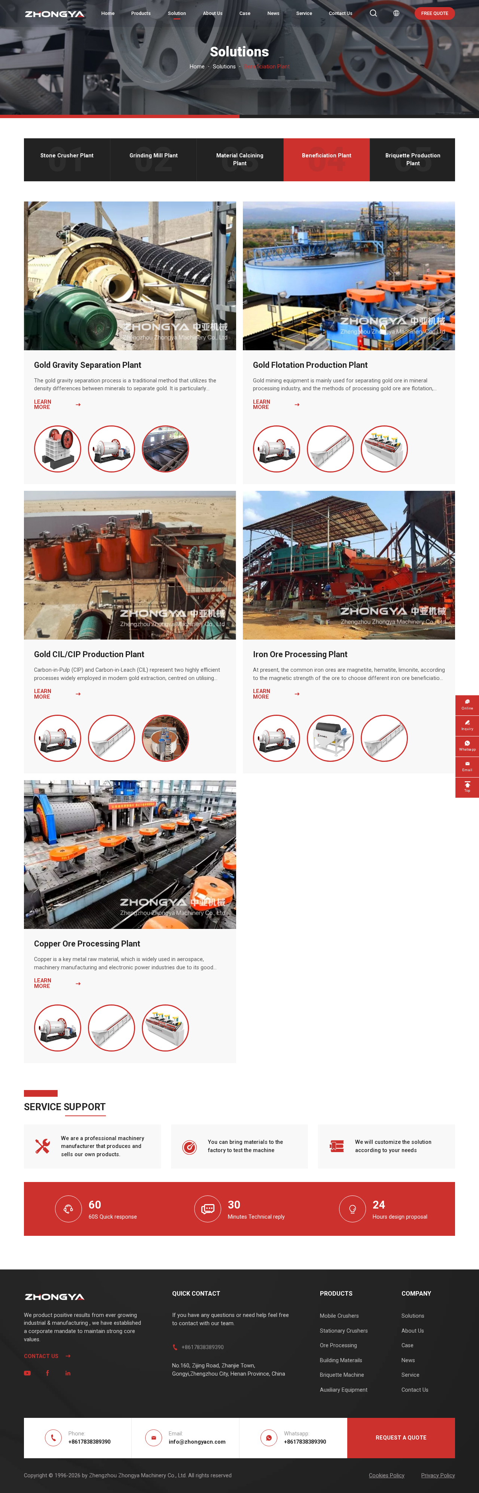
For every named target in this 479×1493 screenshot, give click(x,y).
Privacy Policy (438, 1475)
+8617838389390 (202, 1347)
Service (304, 13)
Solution (177, 13)
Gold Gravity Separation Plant (87, 365)
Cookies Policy (387, 1475)
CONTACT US (47, 1356)
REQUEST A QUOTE (401, 1438)
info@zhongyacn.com (197, 1442)
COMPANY (416, 1293)
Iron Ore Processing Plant (300, 654)
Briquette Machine (342, 1375)
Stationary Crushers (344, 1331)
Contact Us (341, 13)
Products (141, 13)
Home (108, 13)
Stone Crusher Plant (67, 156)
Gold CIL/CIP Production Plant (89, 654)
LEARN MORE (57, 405)
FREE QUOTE (434, 13)
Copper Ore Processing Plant (87, 943)
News (274, 13)
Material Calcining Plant (239, 160)
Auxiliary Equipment (343, 1390)
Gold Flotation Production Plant (310, 365)
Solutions (224, 67)
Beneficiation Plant (326, 156)
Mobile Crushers (339, 1316)
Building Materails (341, 1360)
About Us (213, 13)
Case (245, 13)
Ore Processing (338, 1345)
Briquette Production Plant (412, 160)
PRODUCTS (336, 1293)
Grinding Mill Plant (153, 156)
